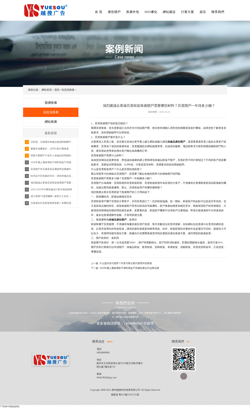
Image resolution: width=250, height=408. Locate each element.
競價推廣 (51, 102)
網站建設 (169, 12)
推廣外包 (132, 12)
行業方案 (187, 12)
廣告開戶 (114, 12)
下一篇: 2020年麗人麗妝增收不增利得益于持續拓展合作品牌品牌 (125, 268)
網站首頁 (46, 89)
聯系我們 (217, 12)
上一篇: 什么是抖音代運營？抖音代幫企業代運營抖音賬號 (121, 263)
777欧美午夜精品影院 (9, 406)
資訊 (202, 12)
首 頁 (98, 12)
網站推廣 (51, 121)
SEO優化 (151, 12)
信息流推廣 (68, 89)
